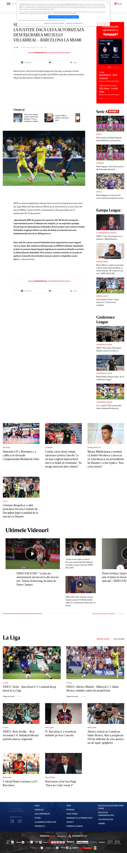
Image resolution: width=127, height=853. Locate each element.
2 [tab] (105, 68)
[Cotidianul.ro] (82, 842)
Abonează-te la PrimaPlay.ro (79, 818)
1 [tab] (103, 68)
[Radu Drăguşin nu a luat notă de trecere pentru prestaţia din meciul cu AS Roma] (110, 181)
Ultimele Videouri (27, 530)
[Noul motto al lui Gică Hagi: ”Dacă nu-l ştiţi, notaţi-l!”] (63, 763)
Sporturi (6, 447)
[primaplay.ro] (38, 842)
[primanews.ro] (30, 842)
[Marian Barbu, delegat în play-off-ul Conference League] (110, 363)
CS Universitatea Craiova (106, 233)
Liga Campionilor (42, 814)
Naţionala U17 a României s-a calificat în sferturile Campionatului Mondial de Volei (21, 455)
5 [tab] (111, 68)
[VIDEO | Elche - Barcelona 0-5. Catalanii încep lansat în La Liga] (32, 662)
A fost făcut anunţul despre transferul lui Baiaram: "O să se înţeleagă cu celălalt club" (31, 117)
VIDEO (37, 805)
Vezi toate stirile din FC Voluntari (104, 614)
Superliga (39, 809)
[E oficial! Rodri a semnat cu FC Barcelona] (21, 763)
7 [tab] (115, 68)
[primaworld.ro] (64, 848)
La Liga (15, 47)
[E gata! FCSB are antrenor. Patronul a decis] (48, 117)
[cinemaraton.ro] (110, 842)
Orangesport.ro (94, 447)
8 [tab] (118, 68)
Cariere (101, 823)
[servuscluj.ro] (86, 848)
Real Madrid (50, 777)
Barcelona (49, 727)
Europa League (102, 262)
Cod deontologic (105, 819)
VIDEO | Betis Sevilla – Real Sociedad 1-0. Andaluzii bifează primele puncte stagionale (21, 735)
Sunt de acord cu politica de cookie (63, 17)
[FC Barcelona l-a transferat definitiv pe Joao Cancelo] (63, 713)
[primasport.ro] (54, 842)
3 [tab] (107, 68)
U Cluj (5, 501)
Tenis (68, 805)
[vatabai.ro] (95, 848)
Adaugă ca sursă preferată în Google (49, 53)
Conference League (104, 344)
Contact (70, 822)
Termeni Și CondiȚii (74, 826)
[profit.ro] (70, 842)
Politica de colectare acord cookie (54, 23)
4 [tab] (109, 68)
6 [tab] (113, 67)
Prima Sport (48, 836)
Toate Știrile (72, 814)
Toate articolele (119, 639)
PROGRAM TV (40, 826)
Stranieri (100, 163)
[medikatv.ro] (102, 842)
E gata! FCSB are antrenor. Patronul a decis (62, 118)
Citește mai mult (9, 696)
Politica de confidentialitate (74, 23)
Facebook (12, 821)
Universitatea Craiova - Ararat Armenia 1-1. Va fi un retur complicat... (107, 302)
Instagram (19, 821)
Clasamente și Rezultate (45, 822)
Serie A (99, 134)
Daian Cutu (33, 47)
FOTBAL (38, 818)
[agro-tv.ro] (74, 848)
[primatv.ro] (8, 842)
